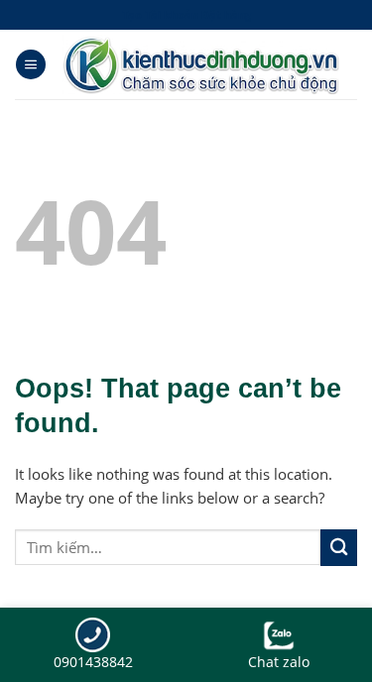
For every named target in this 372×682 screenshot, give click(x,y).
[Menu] (31, 65)
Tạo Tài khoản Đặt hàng (186, 14)
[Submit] (338, 547)
